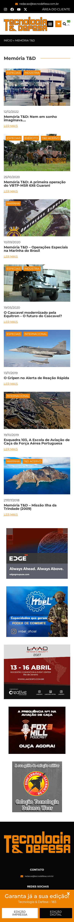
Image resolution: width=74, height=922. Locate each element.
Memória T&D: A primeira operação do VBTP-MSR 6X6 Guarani (35, 184)
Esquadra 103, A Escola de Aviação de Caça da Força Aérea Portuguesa (37, 441)
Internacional (35, 334)
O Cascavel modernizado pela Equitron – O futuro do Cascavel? (33, 314)
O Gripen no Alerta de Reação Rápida (36, 378)
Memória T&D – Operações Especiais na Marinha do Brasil (36, 249)
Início (8, 40)
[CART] (58, 24)
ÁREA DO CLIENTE (56, 9)
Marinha (13, 203)
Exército (31, 138)
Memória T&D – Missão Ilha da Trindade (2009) (30, 507)
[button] (50, 24)
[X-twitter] (25, 9)
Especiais (14, 72)
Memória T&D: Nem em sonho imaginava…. (30, 118)
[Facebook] (12, 9)
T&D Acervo (51, 138)
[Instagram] (5, 9)
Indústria (31, 72)
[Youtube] (18, 9)
